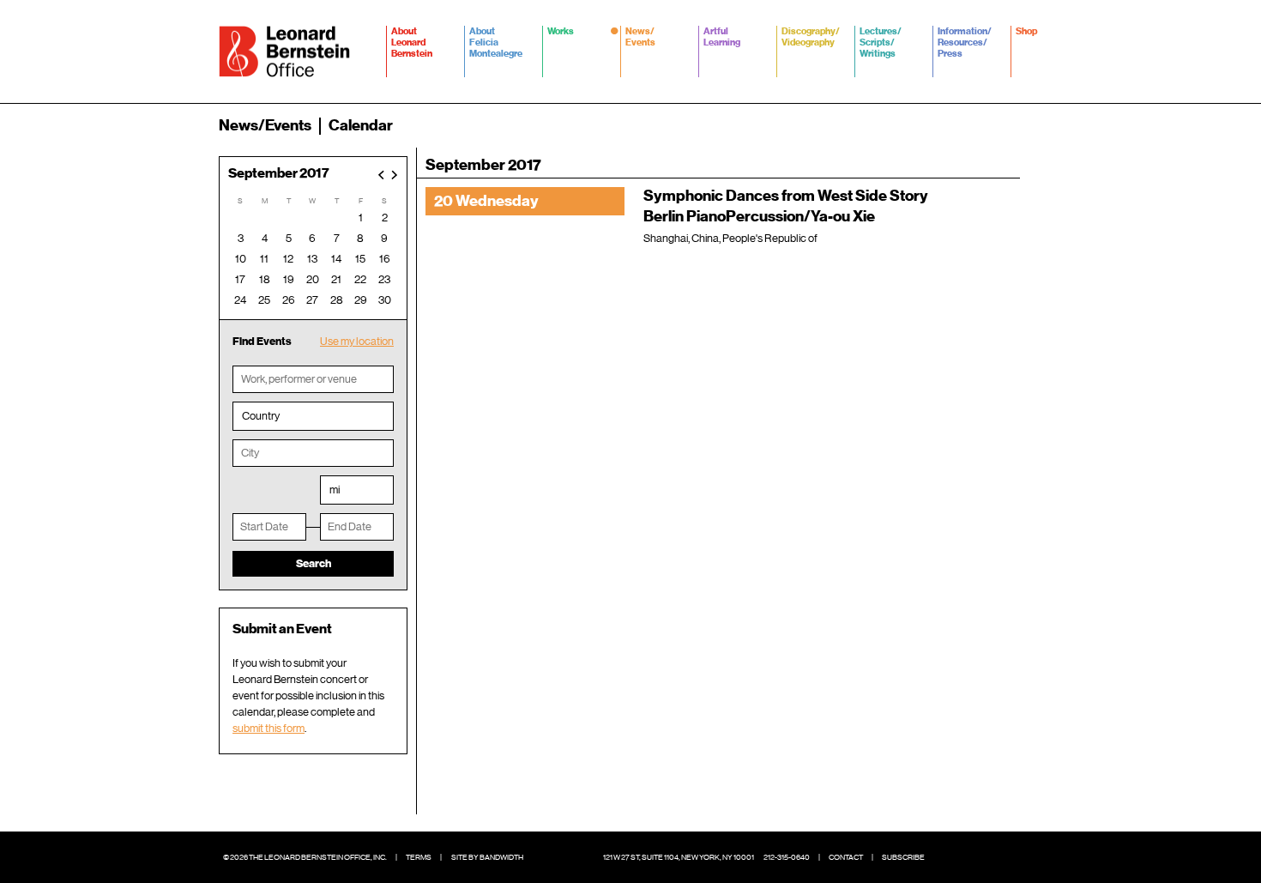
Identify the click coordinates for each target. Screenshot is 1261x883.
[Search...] (1032, 125)
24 (240, 299)
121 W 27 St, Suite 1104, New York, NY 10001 (678, 857)
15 (360, 258)
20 (312, 279)
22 (360, 279)
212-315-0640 (786, 857)
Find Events (262, 341)
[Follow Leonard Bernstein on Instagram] (999, 857)
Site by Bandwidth (487, 857)
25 (264, 299)
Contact (846, 857)
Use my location (357, 341)
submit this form (268, 728)
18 (264, 279)
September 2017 (278, 174)
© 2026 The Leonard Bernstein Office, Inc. (305, 857)
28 (336, 299)
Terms (418, 857)
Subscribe (903, 857)
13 (312, 258)
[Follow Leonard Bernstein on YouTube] (1025, 857)
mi (334, 489)
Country (261, 415)
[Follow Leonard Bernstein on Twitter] (973, 857)
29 (360, 299)
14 (336, 258)
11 (264, 258)
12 (288, 258)
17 (240, 279)
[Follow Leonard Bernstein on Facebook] (947, 857)
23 (384, 279)
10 (240, 258)
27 (312, 299)
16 (384, 258)
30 (384, 299)
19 (288, 279)
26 (288, 299)
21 (336, 279)
